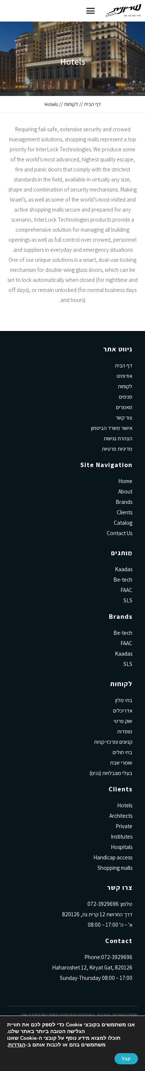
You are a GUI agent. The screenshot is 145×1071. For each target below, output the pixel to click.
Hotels (124, 805)
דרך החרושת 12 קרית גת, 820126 (97, 914)
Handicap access (112, 857)
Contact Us (119, 533)
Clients (124, 512)
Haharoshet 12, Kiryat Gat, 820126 (92, 967)
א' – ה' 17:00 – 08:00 (110, 924)
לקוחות (71, 104)
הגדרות (16, 1045)
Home (125, 481)
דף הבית (92, 104)
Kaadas (123, 569)
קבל (126, 1059)
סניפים (125, 396)
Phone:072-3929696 (108, 957)
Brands (124, 501)
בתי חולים (122, 752)
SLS (127, 600)
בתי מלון (123, 700)
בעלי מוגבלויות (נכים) (111, 772)
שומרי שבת (121, 762)
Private (124, 826)
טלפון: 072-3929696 (109, 903)
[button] (91, 11)
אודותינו (124, 375)
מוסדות (124, 731)
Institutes (121, 836)
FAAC (126, 590)
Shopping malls (114, 867)
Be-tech (122, 579)
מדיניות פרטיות (117, 448)
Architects (120, 815)
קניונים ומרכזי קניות (113, 741)
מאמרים (124, 407)
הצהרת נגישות (118, 438)
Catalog (123, 522)
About (125, 491)
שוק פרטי (123, 720)
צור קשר (124, 417)
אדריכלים (122, 710)
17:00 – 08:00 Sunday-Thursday (96, 977)
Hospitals (121, 846)
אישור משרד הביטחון (111, 427)
